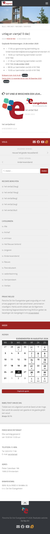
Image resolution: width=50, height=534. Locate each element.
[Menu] (47, 3)
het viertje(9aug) (10, 198)
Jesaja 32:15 (7, 416)
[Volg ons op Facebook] (38, 141)
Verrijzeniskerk (10, 280)
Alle (4, 26)
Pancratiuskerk (10, 268)
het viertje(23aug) (11, 186)
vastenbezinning (10, 274)
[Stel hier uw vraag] (34, 141)
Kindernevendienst (11, 256)
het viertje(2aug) (10, 204)
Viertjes (27, 26)
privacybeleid (33, 313)
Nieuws (19, 26)
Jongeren (8, 250)
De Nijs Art (25, 521)
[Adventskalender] (46, 141)
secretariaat (12, 454)
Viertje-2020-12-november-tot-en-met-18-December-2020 (22, 78)
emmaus (7, 238)
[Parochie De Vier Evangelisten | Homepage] (9, 3)
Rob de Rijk (11, 39)
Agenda (5, 335)
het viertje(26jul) (10, 210)
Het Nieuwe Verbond (12, 244)
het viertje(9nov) (8, 124)
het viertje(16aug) (11, 192)
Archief (10, 26)
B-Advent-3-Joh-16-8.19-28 (11, 75)
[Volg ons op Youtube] (42, 141)
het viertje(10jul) (31, 110)
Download (25, 75)
